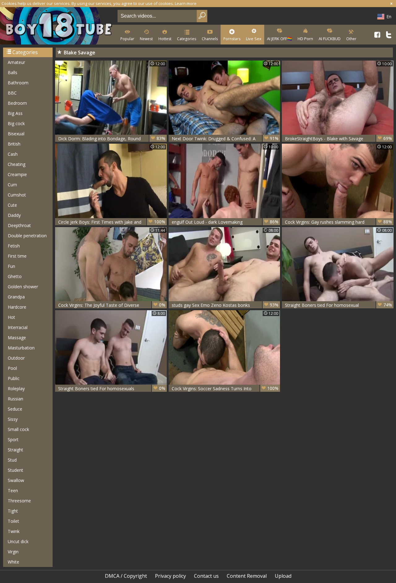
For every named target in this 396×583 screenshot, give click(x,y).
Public (13, 378)
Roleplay (16, 388)
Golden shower (23, 286)
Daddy (14, 215)
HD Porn (305, 38)
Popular (127, 38)
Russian (15, 399)
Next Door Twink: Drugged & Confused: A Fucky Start (225, 138)
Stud (12, 460)
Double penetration (27, 236)
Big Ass (15, 113)
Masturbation (21, 348)
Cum (12, 185)
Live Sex (253, 38)
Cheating (16, 164)
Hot (11, 317)
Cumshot (17, 195)
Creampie (17, 174)
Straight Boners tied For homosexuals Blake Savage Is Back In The (111, 388)
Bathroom (18, 83)
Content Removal (247, 575)
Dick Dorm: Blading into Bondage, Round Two (111, 138)
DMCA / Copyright (126, 575)
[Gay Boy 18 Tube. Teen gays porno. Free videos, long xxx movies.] (57, 26)
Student (15, 470)
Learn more (185, 3)
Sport (13, 439)
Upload (283, 575)
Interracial (18, 327)
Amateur (16, 62)
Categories (186, 38)
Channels (210, 38)
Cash (13, 154)
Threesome (19, 501)
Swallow (16, 480)
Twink (13, 531)
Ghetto (15, 276)
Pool (12, 368)
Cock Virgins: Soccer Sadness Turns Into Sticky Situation (225, 388)
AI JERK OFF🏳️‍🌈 (279, 38)
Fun (11, 266)
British (14, 144)
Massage (17, 337)
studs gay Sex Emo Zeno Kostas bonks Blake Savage (225, 305)
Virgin (13, 552)
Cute (12, 205)
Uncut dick (18, 541)
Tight (13, 511)
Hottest (164, 38)
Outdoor (16, 358)
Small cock (18, 429)
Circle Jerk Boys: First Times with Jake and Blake (111, 222)
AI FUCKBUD (330, 38)
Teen (13, 490)
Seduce (15, 409)
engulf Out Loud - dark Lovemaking (225, 222)
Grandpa (16, 297)
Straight (15, 450)
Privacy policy (170, 575)
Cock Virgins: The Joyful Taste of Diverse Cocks (111, 305)
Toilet (13, 521)
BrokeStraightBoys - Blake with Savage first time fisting (338, 138)
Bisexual (16, 134)
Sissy (13, 419)
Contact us (206, 575)
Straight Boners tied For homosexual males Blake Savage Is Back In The (338, 305)
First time (17, 256)
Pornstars (231, 38)
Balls (12, 72)
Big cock (16, 123)
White (13, 562)
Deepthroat (19, 225)
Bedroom (17, 103)
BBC (12, 93)
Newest (146, 38)
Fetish (14, 246)
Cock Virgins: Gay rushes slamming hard (338, 222)
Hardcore (17, 307)
